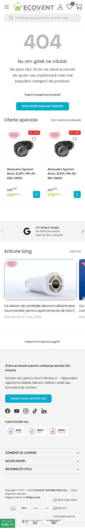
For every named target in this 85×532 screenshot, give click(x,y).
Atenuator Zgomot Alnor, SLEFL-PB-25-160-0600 (62, 173)
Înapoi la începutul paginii (42, 341)
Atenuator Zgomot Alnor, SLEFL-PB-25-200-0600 (21, 173)
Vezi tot (75, 251)
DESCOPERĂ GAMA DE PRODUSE (42, 106)
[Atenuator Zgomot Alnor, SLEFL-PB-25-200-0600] (23, 147)
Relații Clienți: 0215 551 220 (28, 398)
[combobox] (42, 17)
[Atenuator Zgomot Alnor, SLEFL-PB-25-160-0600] (64, 147)
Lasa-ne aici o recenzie (49, 235)
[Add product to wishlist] (34, 139)
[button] (79, 7)
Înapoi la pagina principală (42, 94)
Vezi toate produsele (66, 120)
